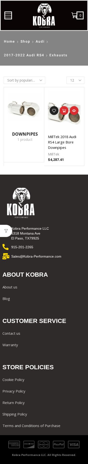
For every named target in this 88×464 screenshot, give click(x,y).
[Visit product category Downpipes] (25, 108)
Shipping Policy (14, 414)
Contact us (11, 333)
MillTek (53, 154)
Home (9, 41)
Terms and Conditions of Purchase (31, 425)
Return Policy (13, 402)
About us (9, 287)
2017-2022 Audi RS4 (24, 55)
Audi (40, 41)
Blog (6, 298)
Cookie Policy (13, 379)
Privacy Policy (13, 391)
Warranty (10, 344)
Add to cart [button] (64, 110)
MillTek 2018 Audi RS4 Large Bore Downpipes (62, 142)
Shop (25, 41)
